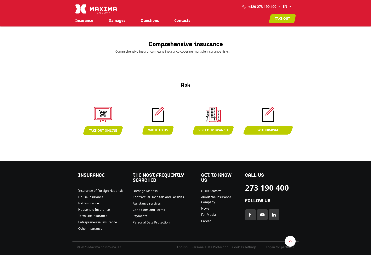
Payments (140, 216)
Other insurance (90, 228)
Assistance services (147, 203)
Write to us (158, 130)
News (205, 208)
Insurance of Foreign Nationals (100, 190)
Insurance (84, 20)
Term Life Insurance (92, 216)
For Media (208, 214)
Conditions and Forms (149, 210)
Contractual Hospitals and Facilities (158, 197)
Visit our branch (213, 130)
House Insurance (90, 197)
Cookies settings (244, 247)
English (182, 247)
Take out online (103, 130)
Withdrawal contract (268, 131)
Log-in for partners (280, 247)
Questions (150, 20)
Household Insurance (94, 209)
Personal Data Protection (151, 222)
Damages (117, 20)
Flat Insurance (88, 203)
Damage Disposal (145, 191)
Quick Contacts (211, 191)
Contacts (182, 20)
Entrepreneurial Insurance (97, 222)
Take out (282, 18)
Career (206, 221)
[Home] (96, 9)
